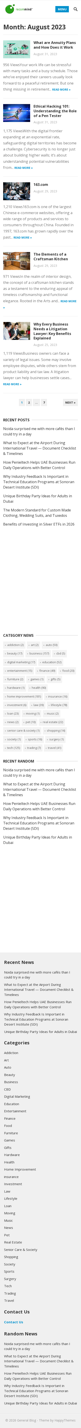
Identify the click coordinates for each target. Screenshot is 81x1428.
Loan (13, 713)
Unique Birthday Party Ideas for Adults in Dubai (40, 1031)
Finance (47, 671)
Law (39, 705)
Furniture (15, 679)
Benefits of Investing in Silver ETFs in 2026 (38, 524)
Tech (13, 748)
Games (36, 679)
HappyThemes (65, 1420)
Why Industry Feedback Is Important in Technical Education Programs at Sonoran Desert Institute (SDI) (38, 482)
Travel (54, 748)
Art (34, 645)
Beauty (14, 653)
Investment (16, 705)
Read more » (61, 89)
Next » (70, 402)
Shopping (56, 730)
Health (39, 688)
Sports (35, 739)
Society (14, 739)
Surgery (56, 739)
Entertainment (19, 671)
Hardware (16, 688)
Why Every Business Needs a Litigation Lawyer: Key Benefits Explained (52, 331)
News (12, 722)
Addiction (15, 645)
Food (68, 671)
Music (52, 713)
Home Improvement (24, 696)
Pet (31, 722)
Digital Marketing (21, 662)
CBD (60, 653)
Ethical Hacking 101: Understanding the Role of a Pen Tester (55, 111)
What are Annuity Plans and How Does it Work (55, 45)
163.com (41, 184)
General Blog (26, 1420)
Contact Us (13, 1322)
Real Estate (53, 722)
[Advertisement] (40, 585)
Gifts (55, 679)
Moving (33, 713)
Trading (34, 748)
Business (39, 653)
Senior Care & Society (23, 730)
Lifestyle (59, 705)
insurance (57, 696)
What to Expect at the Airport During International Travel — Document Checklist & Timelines (39, 448)
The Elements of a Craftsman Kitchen (51, 256)
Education (51, 662)
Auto (51, 645)
